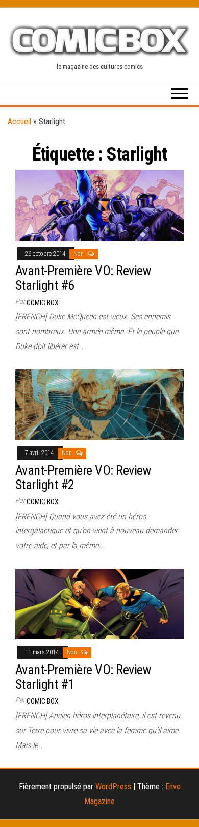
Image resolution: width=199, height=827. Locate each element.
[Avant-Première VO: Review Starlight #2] (99, 404)
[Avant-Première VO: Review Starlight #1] (99, 603)
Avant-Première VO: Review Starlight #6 (83, 278)
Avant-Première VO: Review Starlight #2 (83, 478)
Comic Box (43, 303)
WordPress (113, 786)
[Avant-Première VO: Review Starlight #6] (99, 204)
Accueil (19, 121)
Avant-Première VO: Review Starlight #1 (83, 677)
